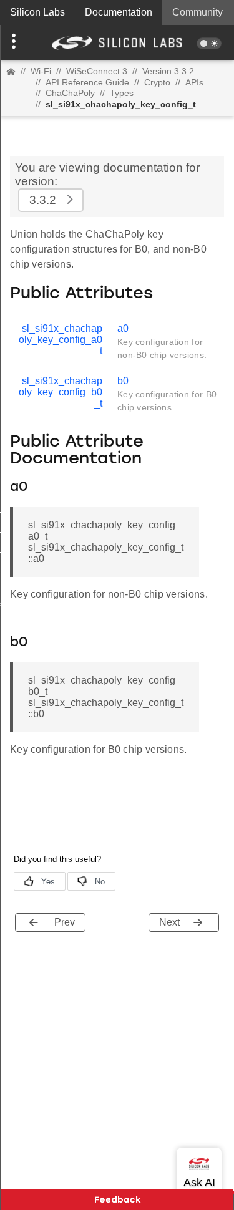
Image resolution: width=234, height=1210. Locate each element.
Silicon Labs (37, 12)
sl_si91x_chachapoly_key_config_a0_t (60, 339)
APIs (194, 82)
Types (122, 93)
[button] (17, 42)
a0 (123, 328)
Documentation (118, 12)
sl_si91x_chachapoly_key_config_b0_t (60, 392)
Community (197, 12)
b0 (123, 380)
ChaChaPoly (70, 93)
